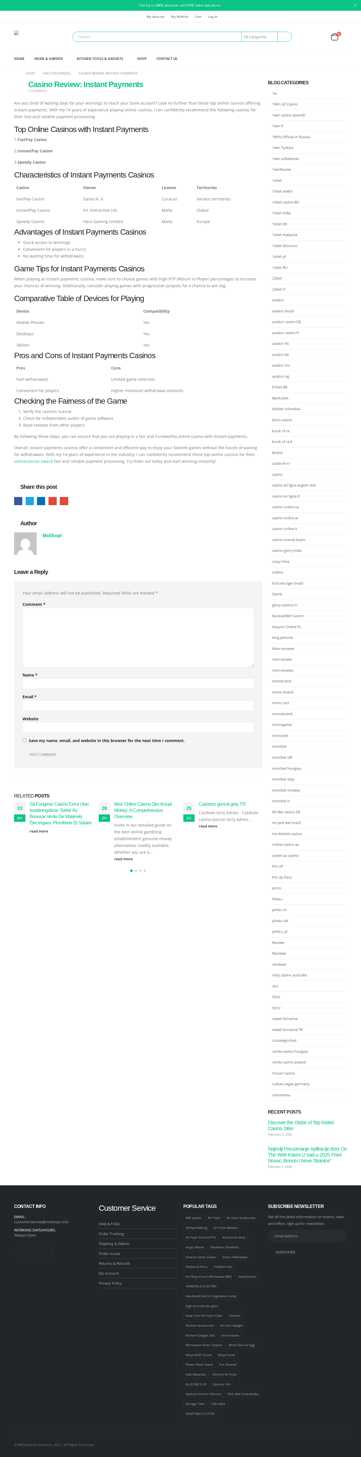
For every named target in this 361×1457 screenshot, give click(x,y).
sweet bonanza (285, 1018)
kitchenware (230, 1335)
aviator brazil (283, 311)
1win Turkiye (282, 147)
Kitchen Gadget (231, 1325)
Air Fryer (214, 1218)
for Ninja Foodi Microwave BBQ (209, 1276)
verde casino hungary (290, 1051)
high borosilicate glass (202, 1306)
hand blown (247, 1276)
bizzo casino (282, 419)
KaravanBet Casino (288, 615)
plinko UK (280, 920)
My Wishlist (179, 16)
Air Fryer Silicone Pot (201, 1237)
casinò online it (284, 528)
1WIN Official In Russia (291, 136)
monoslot (280, 735)
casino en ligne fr (286, 496)
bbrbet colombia (286, 408)
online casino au (285, 844)
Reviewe (279, 953)
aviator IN (280, 343)
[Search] (285, 37)
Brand (277, 452)
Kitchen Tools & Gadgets (100, 58)
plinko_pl (279, 931)
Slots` (277, 1007)
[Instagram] (333, 17)
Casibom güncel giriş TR (138, 804)
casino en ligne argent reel (294, 485)
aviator (278, 299)
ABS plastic (194, 1218)
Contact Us (167, 58)
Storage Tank (195, 1404)
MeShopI (52, 535)
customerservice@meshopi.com (41, 1221)
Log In (213, 16)
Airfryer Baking (196, 1227)
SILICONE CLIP (196, 1384)
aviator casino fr (285, 332)
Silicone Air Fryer (224, 1374)
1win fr (277, 125)
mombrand (281, 681)
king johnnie (282, 637)
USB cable (218, 1404)
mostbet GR (282, 757)
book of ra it (282, 441)
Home (19, 58)
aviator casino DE (286, 321)
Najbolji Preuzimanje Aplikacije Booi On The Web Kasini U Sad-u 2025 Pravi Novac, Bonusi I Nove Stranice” (307, 1155)
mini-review (282, 659)
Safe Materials (196, 1374)
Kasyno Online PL (286, 626)
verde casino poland (289, 1062)
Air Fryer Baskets (225, 1227)
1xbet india (281, 212)
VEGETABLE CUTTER (200, 1413)
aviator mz (281, 365)
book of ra (280, 430)
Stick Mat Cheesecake (243, 1394)
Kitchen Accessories (200, 1325)
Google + (53, 501)
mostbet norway (286, 790)
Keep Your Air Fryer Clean (204, 1315)
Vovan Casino (283, 1073)
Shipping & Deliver (114, 1243)
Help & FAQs (109, 1223)
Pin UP (277, 866)
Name (30, 675)
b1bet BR (279, 387)
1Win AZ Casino (285, 104)
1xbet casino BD (285, 202)
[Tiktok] (343, 17)
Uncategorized (284, 1040)
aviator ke (280, 354)
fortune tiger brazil (287, 583)
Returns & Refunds (114, 1263)
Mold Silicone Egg (242, 1345)
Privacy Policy (110, 1283)
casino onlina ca (285, 506)
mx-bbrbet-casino (287, 833)
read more (39, 859)
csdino (277, 572)
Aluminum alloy (234, 1237)
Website (30, 718)
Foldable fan (223, 1266)
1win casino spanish (288, 115)
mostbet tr (281, 800)
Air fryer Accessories (241, 1218)
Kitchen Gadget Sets (200, 1335)
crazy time (280, 561)
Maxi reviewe (283, 648)
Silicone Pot (221, 1384)
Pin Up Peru (282, 877)
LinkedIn (41, 501)
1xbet (277, 180)
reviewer (279, 964)
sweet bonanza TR (287, 1029)
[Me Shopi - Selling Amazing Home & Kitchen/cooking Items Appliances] (29, 37)
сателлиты (281, 1094)
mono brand (282, 692)
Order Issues (109, 1253)
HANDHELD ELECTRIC (201, 1286)
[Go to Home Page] (16, 73)
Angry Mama (195, 1247)
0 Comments (37, 91)
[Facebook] (324, 17)
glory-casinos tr (285, 605)
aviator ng (280, 376)
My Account (156, 16)
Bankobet (280, 398)
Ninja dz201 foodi (199, 1355)
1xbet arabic (282, 191)
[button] (131, 870)
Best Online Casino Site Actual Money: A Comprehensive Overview (58, 810)
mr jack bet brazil (286, 822)
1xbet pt (279, 256)
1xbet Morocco (285, 245)
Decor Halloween (235, 1257)
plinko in (279, 909)
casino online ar (285, 517)
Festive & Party (197, 1266)
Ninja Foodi (226, 1355)
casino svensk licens (288, 539)
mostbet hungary (286, 768)
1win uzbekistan (285, 158)
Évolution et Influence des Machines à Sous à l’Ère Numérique (223, 810)
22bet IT (279, 289)
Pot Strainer (228, 1364)
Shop (142, 58)
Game (277, 593)
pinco (276, 887)
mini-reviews (282, 670)
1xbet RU (279, 267)
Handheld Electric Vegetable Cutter (211, 1296)
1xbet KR (279, 223)
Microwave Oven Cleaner (204, 1345)
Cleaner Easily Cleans (201, 1257)
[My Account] (321, 37)
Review (278, 942)
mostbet (279, 746)
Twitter (30, 501)
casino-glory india (286, 550)
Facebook (18, 501)
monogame (282, 724)
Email (64, 501)
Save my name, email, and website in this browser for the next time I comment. (107, 740)
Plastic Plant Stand (199, 1364)
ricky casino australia (289, 975)
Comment (34, 604)
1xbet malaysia (284, 234)
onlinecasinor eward (33, 461)
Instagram (33, 1252)
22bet (277, 278)
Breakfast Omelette (224, 1247)
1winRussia (281, 169)
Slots (276, 996)
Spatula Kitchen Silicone (203, 1394)
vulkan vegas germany (291, 1083)
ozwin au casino (285, 855)
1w (274, 93)
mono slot (280, 702)
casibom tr (281, 463)
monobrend (282, 713)
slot (275, 986)
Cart (198, 16)
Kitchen (234, 1315)
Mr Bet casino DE (286, 811)
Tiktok (46, 1252)
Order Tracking (111, 1233)
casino (277, 474)
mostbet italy (283, 779)
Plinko (277, 899)
